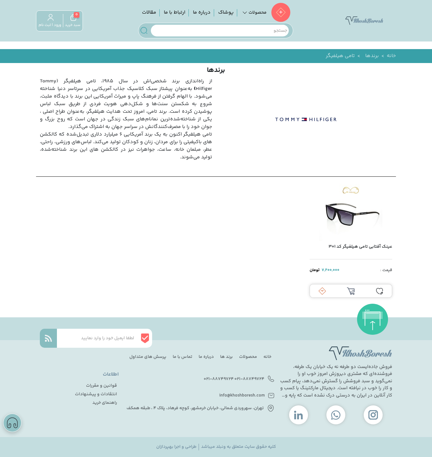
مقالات (149, 12)
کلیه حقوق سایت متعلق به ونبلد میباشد (238, 447)
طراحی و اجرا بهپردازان (176, 447)
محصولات (248, 356)
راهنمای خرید (104, 403)
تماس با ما (182, 356)
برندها (372, 56)
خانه (391, 56)
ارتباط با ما (174, 12)
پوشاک (226, 12)
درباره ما (202, 12)
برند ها (226, 356)
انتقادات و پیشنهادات (96, 394)
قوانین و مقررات (101, 386)
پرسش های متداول (147, 356)
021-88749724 (249, 379)
